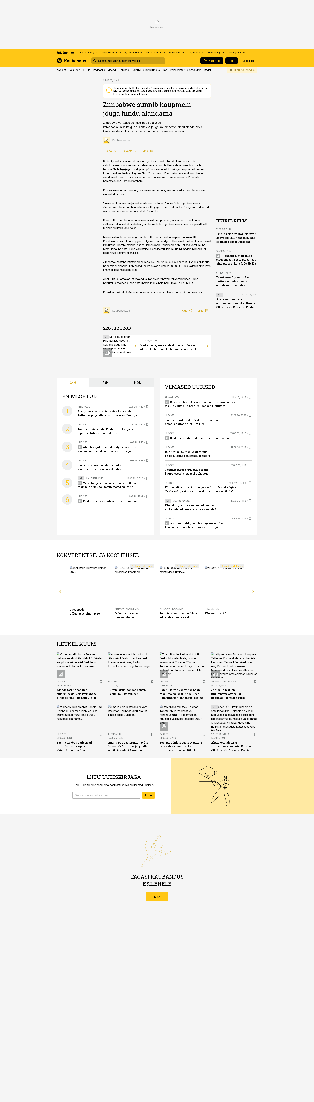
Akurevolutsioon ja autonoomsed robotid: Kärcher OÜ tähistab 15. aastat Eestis (236, 303)
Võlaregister (177, 70)
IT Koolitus (212, 609)
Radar (207, 70)
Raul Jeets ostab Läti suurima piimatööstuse (113, 501)
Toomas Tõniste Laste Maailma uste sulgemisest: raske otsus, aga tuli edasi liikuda (181, 746)
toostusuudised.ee (155, 52)
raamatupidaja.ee (176, 52)
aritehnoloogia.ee (216, 52)
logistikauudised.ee (133, 52)
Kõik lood (74, 70)
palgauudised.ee (196, 52)
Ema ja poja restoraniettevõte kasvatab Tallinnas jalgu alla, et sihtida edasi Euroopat (236, 237)
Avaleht (61, 70)
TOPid (86, 70)
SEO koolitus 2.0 (215, 613)
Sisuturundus (151, 70)
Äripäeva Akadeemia (127, 609)
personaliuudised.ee (111, 52)
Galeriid (136, 70)
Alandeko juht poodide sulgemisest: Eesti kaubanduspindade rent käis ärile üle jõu (236, 259)
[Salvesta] (147, 407)
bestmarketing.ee (88, 52)
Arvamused (172, 397)
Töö (164, 70)
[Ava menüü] (72, 52)
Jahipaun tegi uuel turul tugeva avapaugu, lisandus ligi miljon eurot (228, 693)
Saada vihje (194, 70)
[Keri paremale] (207, 346)
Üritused (123, 70)
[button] (106, 795)
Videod (111, 70)
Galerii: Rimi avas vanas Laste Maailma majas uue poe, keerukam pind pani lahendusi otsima (182, 693)
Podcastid (99, 70)
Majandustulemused (224, 681)
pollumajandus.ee (236, 52)
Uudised (82, 424)
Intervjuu (84, 406)
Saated (164, 734)
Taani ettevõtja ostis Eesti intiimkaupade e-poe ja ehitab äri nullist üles (234, 281)
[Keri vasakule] (135, 346)
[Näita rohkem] (250, 52)
